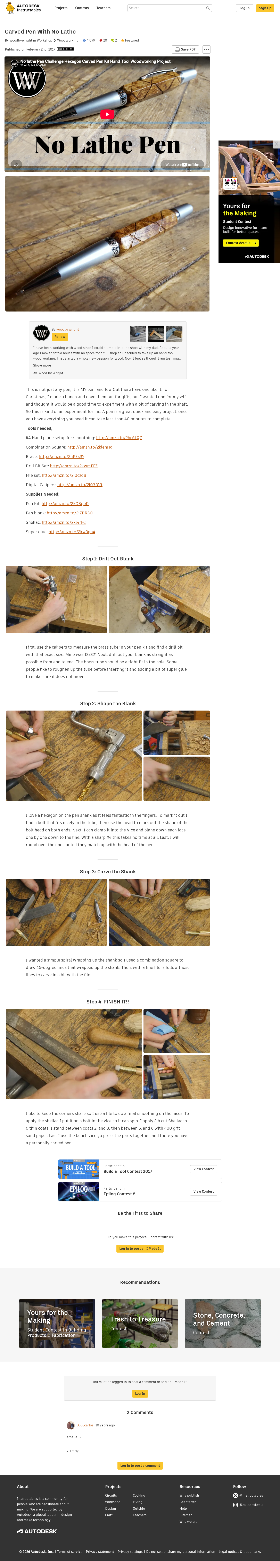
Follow (60, 336)
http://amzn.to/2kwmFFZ (74, 466)
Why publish (189, 1495)
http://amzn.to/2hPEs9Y (61, 456)
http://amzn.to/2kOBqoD (65, 503)
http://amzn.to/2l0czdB (64, 475)
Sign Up (265, 8)
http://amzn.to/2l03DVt (79, 485)
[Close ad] (276, 144)
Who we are (188, 1521)
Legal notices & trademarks (240, 1551)
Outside (139, 1508)
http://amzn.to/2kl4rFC (64, 522)
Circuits (111, 1495)
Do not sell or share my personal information (180, 1551)
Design (110, 1508)
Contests (82, 8)
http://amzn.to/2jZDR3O (70, 513)
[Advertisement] (249, 202)
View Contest (203, 1169)
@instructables (251, 1495)
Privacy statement (100, 1551)
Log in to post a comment (140, 1465)
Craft (109, 1515)
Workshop (44, 40)
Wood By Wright (51, 373)
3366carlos (85, 1425)
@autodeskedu (251, 1505)
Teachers (103, 8)
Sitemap (186, 1515)
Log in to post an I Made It (140, 1248)
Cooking (139, 1495)
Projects (61, 8)
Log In (245, 8)
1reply (74, 1451)
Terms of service (69, 1551)
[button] (207, 49)
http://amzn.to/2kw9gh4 (72, 532)
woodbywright (21, 40)
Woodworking (68, 40)
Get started (188, 1502)
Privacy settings (130, 1551)
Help (183, 1508)
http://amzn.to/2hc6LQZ (119, 438)
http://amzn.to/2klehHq (90, 447)
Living (137, 1502)
